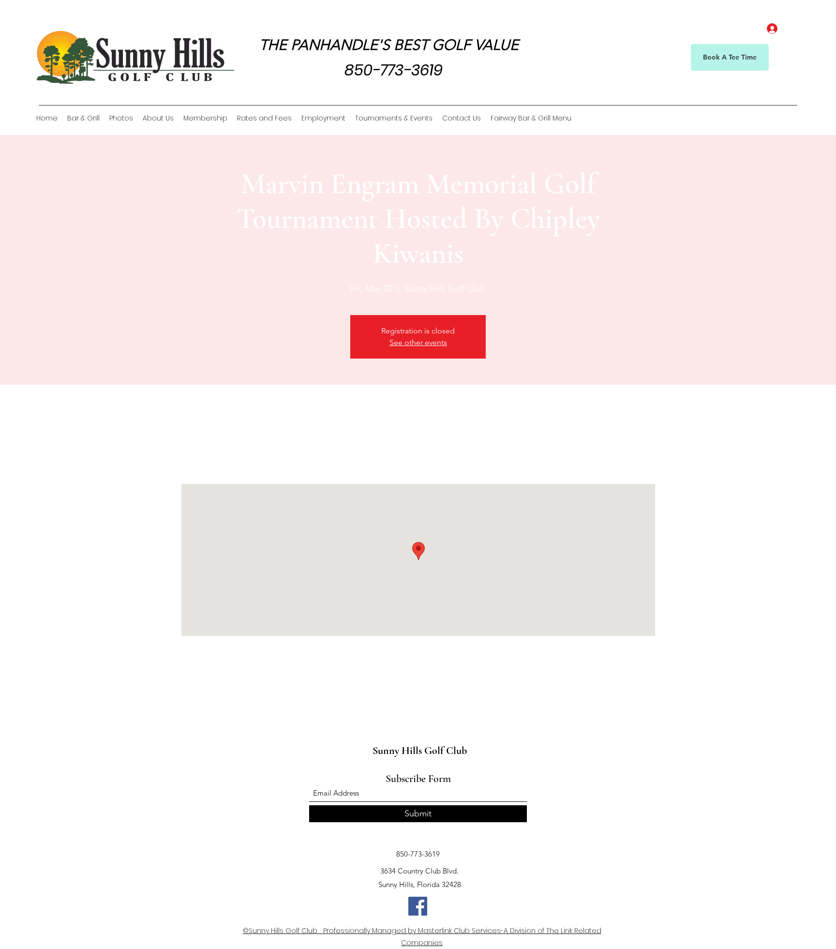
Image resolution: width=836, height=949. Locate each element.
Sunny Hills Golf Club (420, 750)
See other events (418, 342)
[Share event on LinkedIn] (266, 700)
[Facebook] (730, 118)
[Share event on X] (242, 700)
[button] (791, 118)
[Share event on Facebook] (219, 700)
